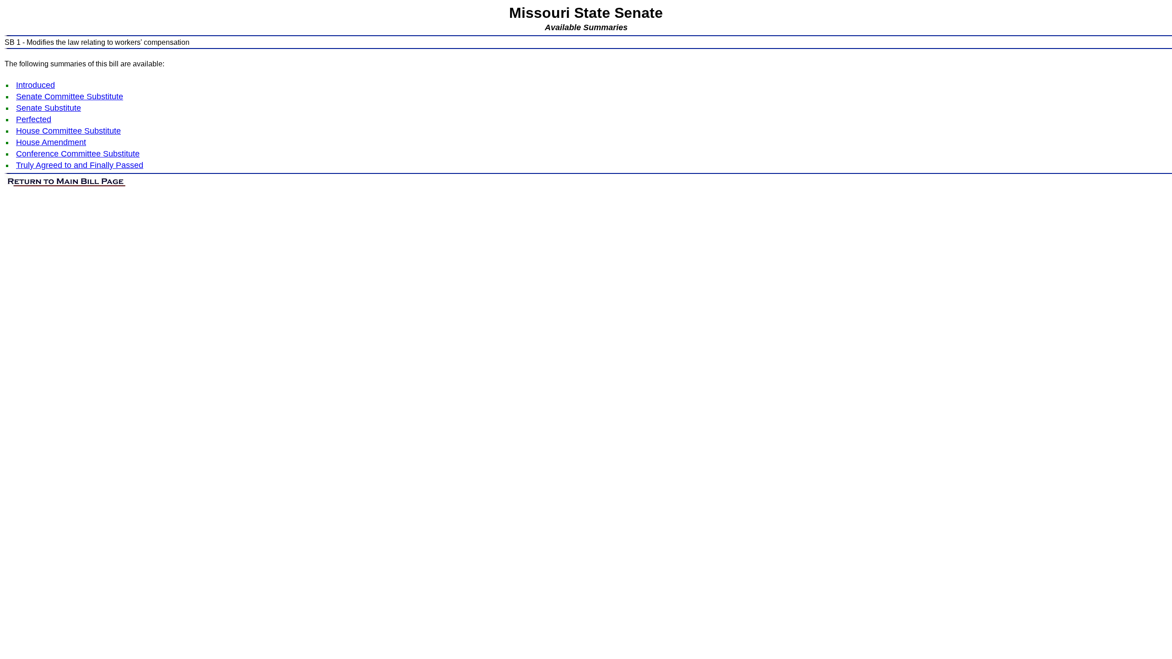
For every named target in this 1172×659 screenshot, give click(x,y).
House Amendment (51, 142)
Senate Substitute (48, 108)
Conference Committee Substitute (78, 153)
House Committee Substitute (68, 130)
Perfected (33, 119)
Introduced (35, 85)
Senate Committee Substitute (69, 96)
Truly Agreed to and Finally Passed (79, 165)
